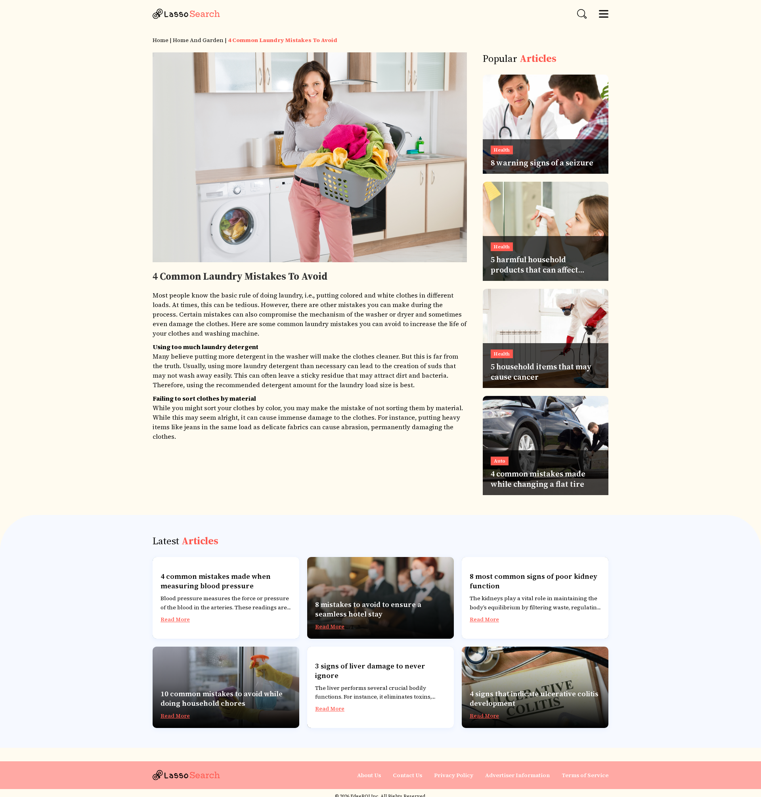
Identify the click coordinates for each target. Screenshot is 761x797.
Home (160, 40)
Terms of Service (585, 775)
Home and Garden (198, 40)
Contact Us (407, 775)
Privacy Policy (453, 775)
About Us (369, 775)
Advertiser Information (517, 775)
